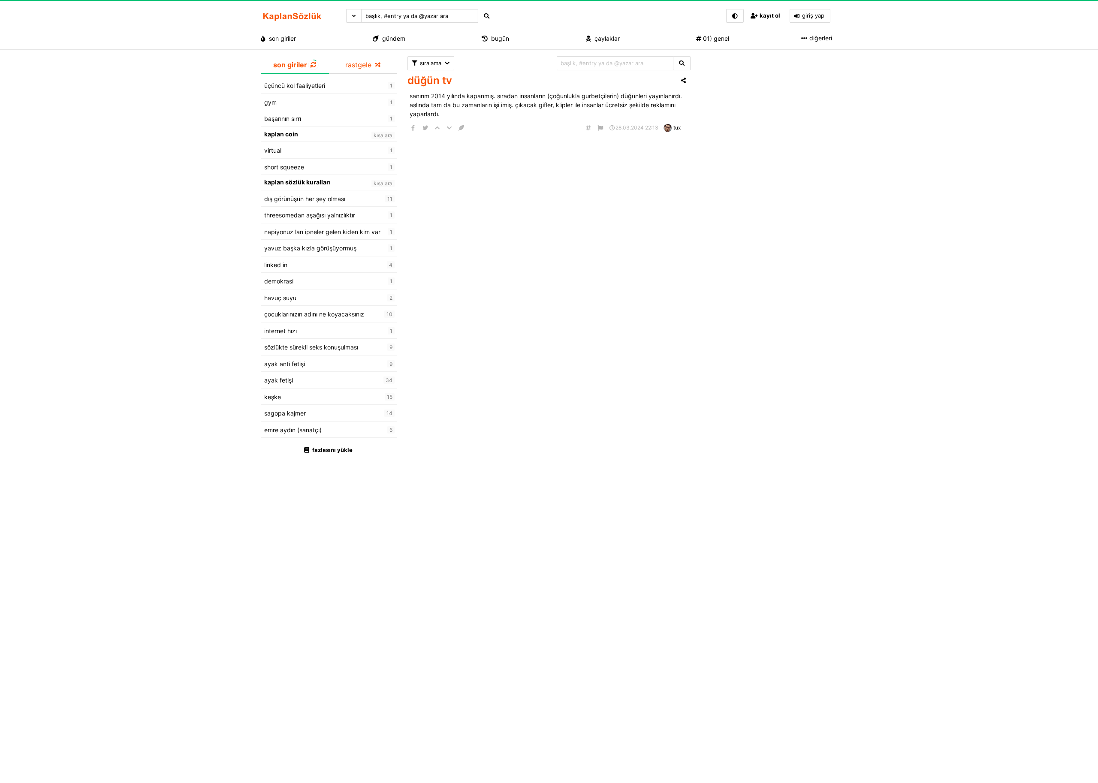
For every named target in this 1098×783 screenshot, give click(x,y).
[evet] (682, 63)
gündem (392, 38)
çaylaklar (605, 38)
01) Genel (715, 38)
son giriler (280, 38)
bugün (498, 38)
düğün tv (429, 80)
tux (677, 127)
